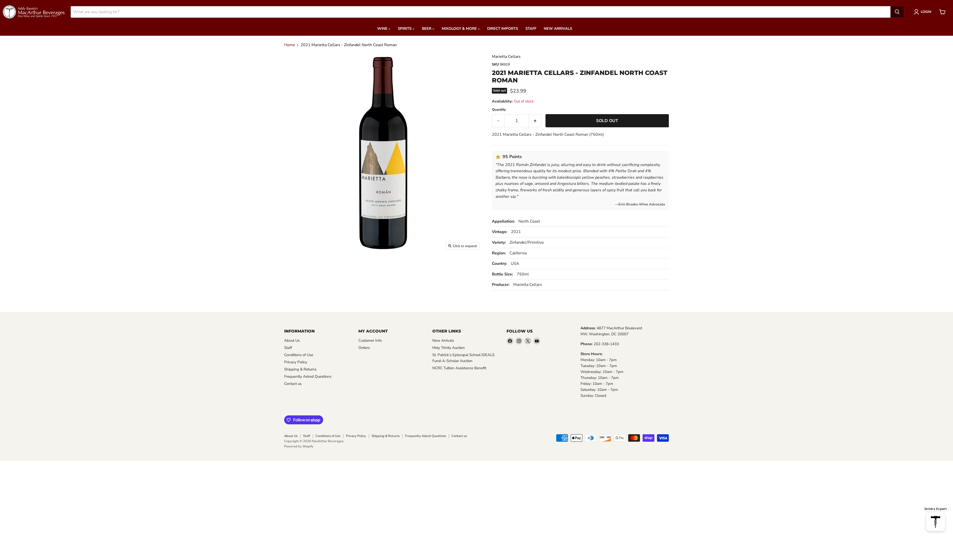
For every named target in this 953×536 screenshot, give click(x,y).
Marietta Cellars (506, 56)
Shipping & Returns (300, 369)
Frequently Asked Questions (307, 376)
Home (289, 45)
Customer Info (370, 340)
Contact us (293, 383)
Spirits (405, 28)
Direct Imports (502, 28)
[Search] (897, 12)
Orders (364, 347)
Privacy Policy (295, 362)
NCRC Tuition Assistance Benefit (459, 368)
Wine (382, 28)
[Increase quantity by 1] (535, 121)
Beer (427, 28)
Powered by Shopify (298, 446)
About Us (292, 340)
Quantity (499, 110)
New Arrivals (558, 28)
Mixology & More (460, 28)
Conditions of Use (298, 354)
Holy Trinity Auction (448, 347)
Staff (530, 28)
